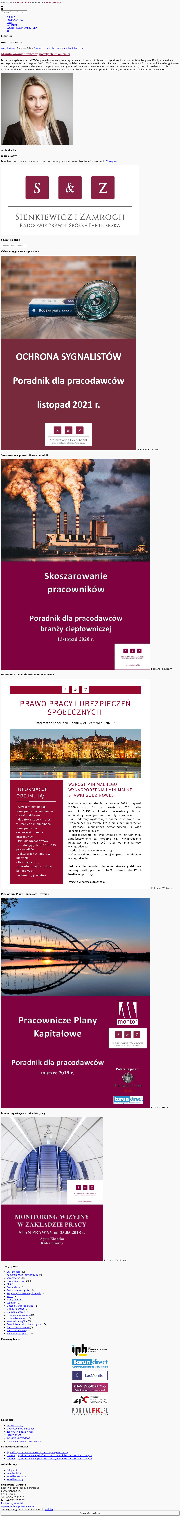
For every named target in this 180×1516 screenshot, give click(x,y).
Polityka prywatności (12, 1503)
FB (8, 30)
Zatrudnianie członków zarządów (24, 1324)
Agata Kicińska (8, 48)
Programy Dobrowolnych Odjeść (24, 1293)
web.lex (49, 1509)
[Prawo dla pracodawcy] (31, 2)
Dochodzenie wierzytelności (21, 1428)
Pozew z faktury (15, 1425)
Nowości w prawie (42, 48)
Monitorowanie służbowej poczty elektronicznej (35, 54)
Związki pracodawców (18, 1327)
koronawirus (13, 1277)
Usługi (10, 22)
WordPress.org (15, 1479)
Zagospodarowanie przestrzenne (24, 1441)
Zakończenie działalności (20, 1431)
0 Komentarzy (78, 48)
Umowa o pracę (15, 1311)
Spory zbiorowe (15, 1299)
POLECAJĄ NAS (15, 20)
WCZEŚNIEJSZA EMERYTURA (22, 28)
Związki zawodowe (16, 1330)
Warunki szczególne (17, 1321)
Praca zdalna (13, 1287)
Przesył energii (14, 1434)
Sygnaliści (12, 1302)
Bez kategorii (13, 1271)
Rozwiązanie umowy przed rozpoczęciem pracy (43, 1452)
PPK (9, 1284)
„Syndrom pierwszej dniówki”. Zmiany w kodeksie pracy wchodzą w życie (54, 1455)
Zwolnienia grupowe (17, 1333)
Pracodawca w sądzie (61, 48)
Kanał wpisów (14, 1473)
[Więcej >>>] (112, 161)
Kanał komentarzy (16, 1476)
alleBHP (11, 1455)
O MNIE (11, 17)
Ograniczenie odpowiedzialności (18, 1506)
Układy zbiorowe (15, 1308)
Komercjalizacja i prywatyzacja (23, 1274)
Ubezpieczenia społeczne (20, 1305)
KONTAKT (12, 25)
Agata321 (12, 1452)
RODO (10, 1296)
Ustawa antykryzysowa (19, 1315)
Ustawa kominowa (16, 1318)
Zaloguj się (12, 1470)
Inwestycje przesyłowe (18, 1437)
